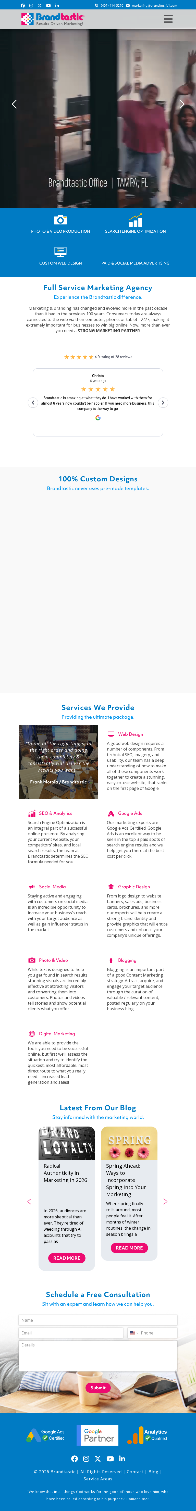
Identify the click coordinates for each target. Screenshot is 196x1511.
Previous (29, 1200)
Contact (135, 1472)
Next (166, 1200)
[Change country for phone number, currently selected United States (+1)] (133, 1333)
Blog (153, 1472)
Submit (98, 1388)
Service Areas (98, 1479)
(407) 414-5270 (112, 5)
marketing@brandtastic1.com (154, 5)
